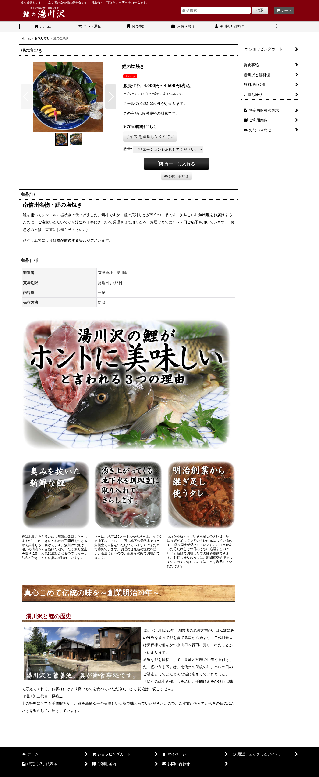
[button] (276, 27)
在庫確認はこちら (142, 127)
